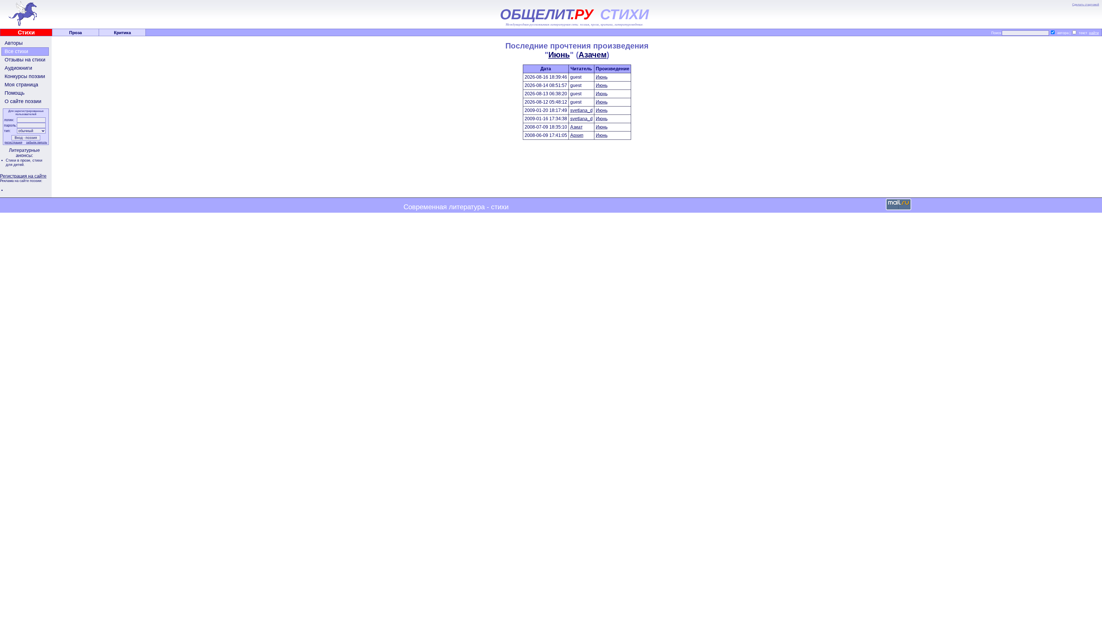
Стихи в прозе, (19, 160)
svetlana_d (581, 110)
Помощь (14, 93)
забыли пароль (36, 142)
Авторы (14, 43)
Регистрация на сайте (23, 176)
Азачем (593, 55)
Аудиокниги (18, 68)
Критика (122, 32)
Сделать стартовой (1085, 4)
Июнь (559, 55)
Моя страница (21, 85)
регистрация (13, 142)
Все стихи (16, 51)
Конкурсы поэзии (25, 76)
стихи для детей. (24, 162)
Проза (75, 32)
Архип (576, 135)
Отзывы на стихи (25, 60)
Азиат (576, 127)
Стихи (26, 32)
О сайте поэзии (23, 101)
